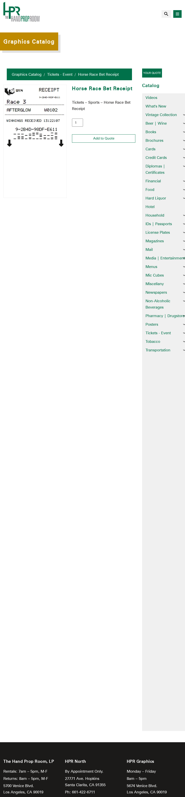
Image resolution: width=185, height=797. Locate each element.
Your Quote (152, 73)
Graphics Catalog (27, 74)
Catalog (151, 85)
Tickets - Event (59, 74)
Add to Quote (103, 138)
